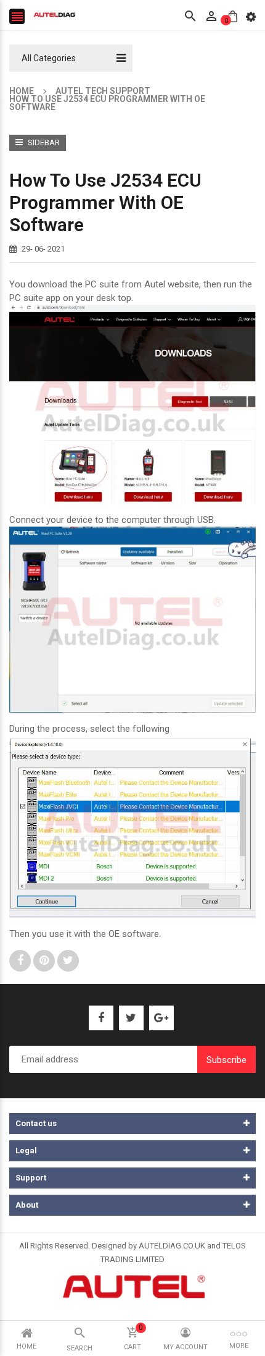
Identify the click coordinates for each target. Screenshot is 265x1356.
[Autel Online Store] (133, 1285)
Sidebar (43, 142)
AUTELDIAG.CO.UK (172, 1245)
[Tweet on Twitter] (68, 960)
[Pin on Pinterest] (45, 960)
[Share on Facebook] (21, 960)
